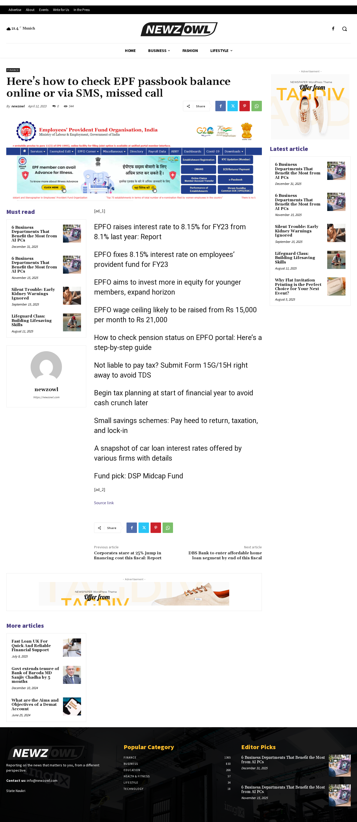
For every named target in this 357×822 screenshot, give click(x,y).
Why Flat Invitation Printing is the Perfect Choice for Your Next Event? (298, 287)
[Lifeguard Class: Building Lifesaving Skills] (72, 322)
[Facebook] (333, 28)
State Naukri (15, 790)
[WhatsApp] (256, 106)
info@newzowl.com (42, 780)
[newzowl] (46, 367)
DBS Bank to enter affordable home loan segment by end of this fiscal (225, 555)
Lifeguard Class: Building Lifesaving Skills (31, 320)
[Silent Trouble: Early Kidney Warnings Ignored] (72, 296)
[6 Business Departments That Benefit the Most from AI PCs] (72, 234)
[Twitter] (232, 106)
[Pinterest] (244, 106)
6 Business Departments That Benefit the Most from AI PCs (34, 234)
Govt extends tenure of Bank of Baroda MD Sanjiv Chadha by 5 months (35, 675)
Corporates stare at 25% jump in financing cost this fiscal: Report (128, 555)
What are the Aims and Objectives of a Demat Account (35, 705)
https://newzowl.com (46, 397)
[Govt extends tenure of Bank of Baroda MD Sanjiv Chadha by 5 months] (72, 675)
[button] (344, 28)
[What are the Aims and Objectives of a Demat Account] (72, 706)
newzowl (18, 106)
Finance (13, 70)
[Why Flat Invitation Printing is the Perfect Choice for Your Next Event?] (336, 286)
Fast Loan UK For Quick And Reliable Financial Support (31, 646)
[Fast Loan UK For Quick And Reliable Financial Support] (72, 647)
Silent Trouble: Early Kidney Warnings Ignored (33, 294)
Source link (104, 502)
